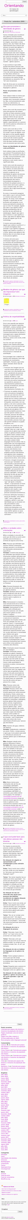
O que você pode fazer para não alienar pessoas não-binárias (13, 839)
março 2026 (5, 1078)
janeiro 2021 (5, 1112)
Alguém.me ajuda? (6, 1192)
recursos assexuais (11, 829)
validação (9, 283)
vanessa (4, 1045)
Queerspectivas (6, 1167)
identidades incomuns (18, 281)
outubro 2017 (5, 1130)
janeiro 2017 (5, 1137)
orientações (10, 282)
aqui (8, 1204)
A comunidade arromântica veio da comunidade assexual (13, 807)
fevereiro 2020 (5, 1123)
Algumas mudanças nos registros (10, 1194)
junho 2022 (4, 1107)
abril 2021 (4, 1108)
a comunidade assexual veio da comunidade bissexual (12, 796)
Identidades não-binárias (9, 32)
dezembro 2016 (6, 1139)
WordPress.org (5, 1179)
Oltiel (2, 1061)
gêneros (11, 281)
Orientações (17, 32)
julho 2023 (4, 1101)
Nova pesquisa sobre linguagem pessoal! (14, 1040)
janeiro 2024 (5, 1098)
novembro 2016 (6, 1141)
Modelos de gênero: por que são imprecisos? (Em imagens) (14, 292)
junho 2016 (4, 1148)
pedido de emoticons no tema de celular (11, 1190)
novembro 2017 (5, 1128)
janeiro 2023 (5, 1105)
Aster (12, 31)
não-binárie (5, 282)
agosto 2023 (5, 1099)
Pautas (16, 320)
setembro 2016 (5, 1142)
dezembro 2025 (6, 1082)
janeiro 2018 (5, 1126)
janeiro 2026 (5, 1080)
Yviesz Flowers (5, 1050)
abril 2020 (4, 1121)
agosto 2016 (5, 1144)
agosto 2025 (5, 1083)
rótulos (19, 310)
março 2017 (4, 1133)
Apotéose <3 (5, 1066)
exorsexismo (7, 281)
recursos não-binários (12, 310)
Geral (2, 1156)
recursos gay (18, 829)
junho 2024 (4, 1094)
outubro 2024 (5, 1092)
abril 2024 (4, 1096)
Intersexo (4, 1160)
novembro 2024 (6, 1090)
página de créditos (10, 1217)
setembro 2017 (5, 1132)
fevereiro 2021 (5, 1110)
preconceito (16, 282)
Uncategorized (5, 1169)
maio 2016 (4, 1149)
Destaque (4, 1154)
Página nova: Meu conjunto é (10, 1036)
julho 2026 (4, 1074)
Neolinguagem (5, 1161)
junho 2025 (4, 1085)
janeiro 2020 (5, 1124)
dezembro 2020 (6, 1114)
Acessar (3, 1173)
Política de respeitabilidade (13, 317)
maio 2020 (4, 1119)
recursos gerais (6, 522)
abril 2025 (4, 1087)
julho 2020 (4, 1117)
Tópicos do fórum (8, 1186)
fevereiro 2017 (5, 1135)
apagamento (7, 309)
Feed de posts (5, 1175)
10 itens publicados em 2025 (10, 1038)
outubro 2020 (5, 1116)
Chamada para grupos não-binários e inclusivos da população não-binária (13, 1046)
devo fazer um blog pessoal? (9, 1188)
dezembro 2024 (6, 1089)
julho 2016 (4, 1146)
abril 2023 (4, 1103)
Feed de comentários (7, 1177)
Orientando (14, 6)
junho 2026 (4, 1076)
